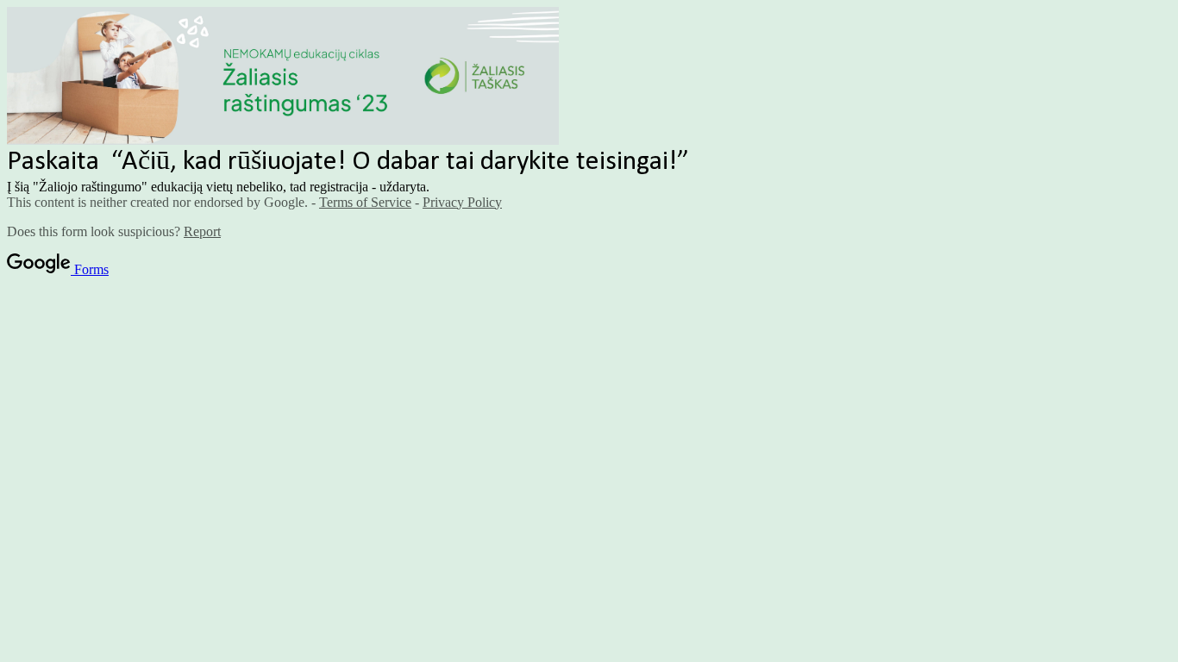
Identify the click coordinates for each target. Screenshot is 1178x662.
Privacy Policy (462, 202)
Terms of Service (365, 202)
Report (202, 231)
